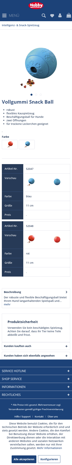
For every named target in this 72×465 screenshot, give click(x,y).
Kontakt (39, 416)
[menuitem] (10, 15)
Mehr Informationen (49, 448)
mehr (7, 304)
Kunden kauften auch (17, 346)
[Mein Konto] (60, 15)
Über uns (53, 416)
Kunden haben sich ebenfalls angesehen (29, 355)
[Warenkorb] (68, 15)
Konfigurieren (49, 459)
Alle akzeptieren (24, 459)
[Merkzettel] (52, 15)
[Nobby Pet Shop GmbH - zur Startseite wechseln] (36, 5)
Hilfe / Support (22, 416)
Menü (14, 15)
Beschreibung (12, 292)
